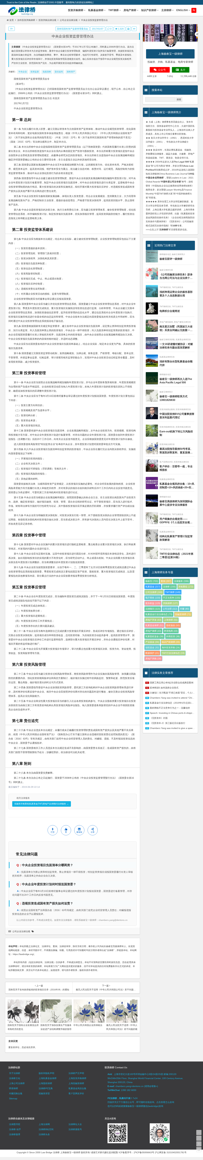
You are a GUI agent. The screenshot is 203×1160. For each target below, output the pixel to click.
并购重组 (185, 586)
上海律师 (171, 620)
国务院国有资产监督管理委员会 (72, 29)
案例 (166, 581)
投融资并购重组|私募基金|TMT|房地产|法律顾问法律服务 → (41, 804)
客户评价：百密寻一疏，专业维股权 (176, 468)
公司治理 (170, 609)
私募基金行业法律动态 (158, 614)
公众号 (162, 69)
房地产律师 (153, 631)
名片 (182, 69)
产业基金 (152, 642)
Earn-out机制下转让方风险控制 (176, 433)
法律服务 (181, 581)
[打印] (128, 29)
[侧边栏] (134, 29)
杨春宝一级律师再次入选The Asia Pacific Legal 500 (176, 381)
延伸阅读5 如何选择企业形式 (164, 687)
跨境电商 (171, 631)
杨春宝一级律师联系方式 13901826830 (173, 398)
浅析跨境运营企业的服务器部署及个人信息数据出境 (176, 294)
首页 (11, 20)
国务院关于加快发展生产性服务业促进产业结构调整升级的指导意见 (56, 1029)
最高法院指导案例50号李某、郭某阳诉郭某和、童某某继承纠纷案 (176, 451)
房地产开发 (153, 620)
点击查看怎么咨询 (165, 1102)
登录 (33, 1047)
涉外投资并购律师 (26, 20)
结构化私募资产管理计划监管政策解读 (176, 538)
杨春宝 (151, 581)
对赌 (184, 609)
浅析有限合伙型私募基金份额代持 (176, 363)
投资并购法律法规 (47, 20)
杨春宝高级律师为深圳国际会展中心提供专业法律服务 (176, 503)
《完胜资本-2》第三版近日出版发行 (167, 723)
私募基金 (152, 586)
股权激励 (173, 625)
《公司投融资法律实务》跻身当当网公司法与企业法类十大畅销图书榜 (176, 276)
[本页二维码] (198, 1149)
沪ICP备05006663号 (144, 1152)
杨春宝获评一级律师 (171, 259)
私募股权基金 (154, 636)
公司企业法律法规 (69, 20)
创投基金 (152, 647)
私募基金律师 (154, 625)
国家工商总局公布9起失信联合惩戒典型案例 (171, 682)
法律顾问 (152, 609)
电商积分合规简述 (170, 311)
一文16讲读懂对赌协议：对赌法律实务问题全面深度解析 (176, 346)
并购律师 (170, 603)
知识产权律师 (171, 642)
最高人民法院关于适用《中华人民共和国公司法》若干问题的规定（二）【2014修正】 (121, 1029)
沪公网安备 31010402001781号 (171, 1152)
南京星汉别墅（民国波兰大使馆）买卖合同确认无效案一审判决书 (176, 328)
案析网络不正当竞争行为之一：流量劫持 (170, 708)
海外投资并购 (171, 647)
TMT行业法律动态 (173, 653)
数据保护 (152, 653)
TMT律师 (172, 592)
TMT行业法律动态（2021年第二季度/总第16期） (176, 555)
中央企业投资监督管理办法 (73, 36)
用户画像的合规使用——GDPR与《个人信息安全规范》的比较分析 (175, 521)
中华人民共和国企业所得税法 (87, 1025)
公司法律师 (154, 592)
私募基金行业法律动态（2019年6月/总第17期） (173, 703)
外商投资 (173, 636)
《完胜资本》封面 (159, 718)
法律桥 (169, 586)
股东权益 (152, 603)
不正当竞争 (171, 597)
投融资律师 (183, 614)
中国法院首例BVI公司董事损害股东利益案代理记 (177, 416)
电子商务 (152, 597)
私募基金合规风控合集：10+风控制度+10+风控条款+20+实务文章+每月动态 (177, 485)
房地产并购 (153, 658)
